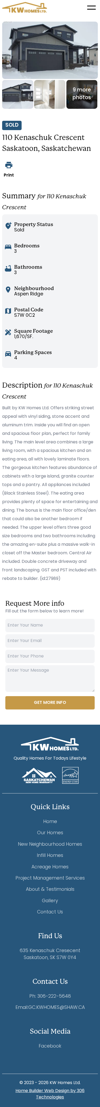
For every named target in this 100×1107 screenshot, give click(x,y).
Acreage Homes (50, 867)
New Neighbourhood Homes (50, 844)
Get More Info (50, 703)
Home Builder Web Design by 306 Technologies (50, 1094)
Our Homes (50, 833)
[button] (91, 7)
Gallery (50, 901)
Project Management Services (50, 878)
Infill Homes (50, 855)
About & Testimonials (50, 889)
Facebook (50, 1046)
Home (50, 822)
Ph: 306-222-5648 (50, 996)
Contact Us (50, 912)
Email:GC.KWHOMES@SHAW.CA (50, 1007)
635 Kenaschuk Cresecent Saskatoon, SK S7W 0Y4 (50, 954)
